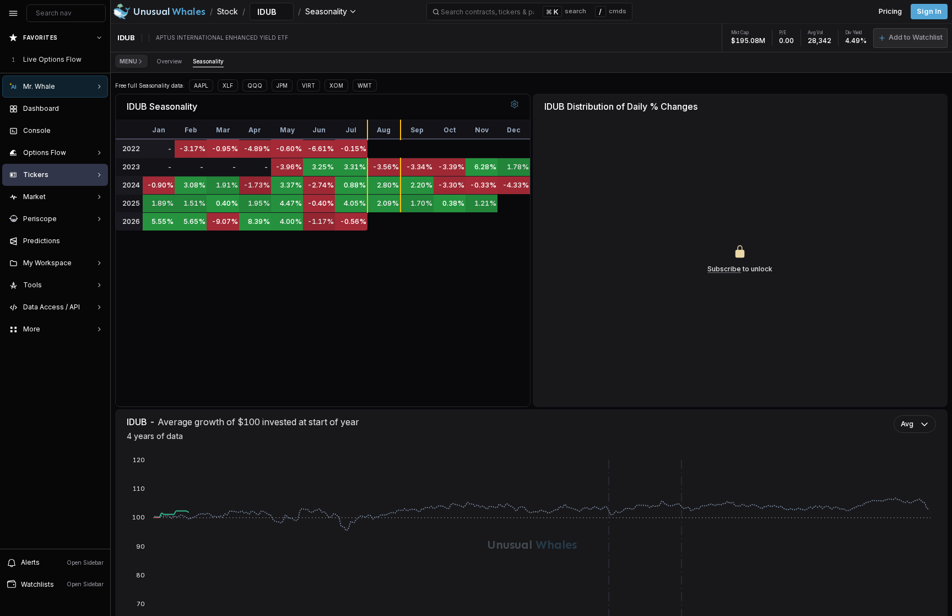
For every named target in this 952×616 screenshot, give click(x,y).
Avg (907, 424)
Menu (128, 61)
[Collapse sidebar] (13, 13)
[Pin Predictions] (97, 241)
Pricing (890, 11)
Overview (169, 61)
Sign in (929, 11)
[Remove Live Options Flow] (100, 59)
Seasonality (208, 61)
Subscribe (724, 269)
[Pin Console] (97, 131)
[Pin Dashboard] (97, 109)
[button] (910, 38)
